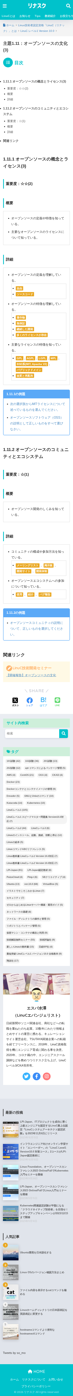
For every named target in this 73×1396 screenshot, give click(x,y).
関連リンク (11, 140)
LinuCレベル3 (40, 828)
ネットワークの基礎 (19, 911)
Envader (13, 796)
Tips (37, 15)
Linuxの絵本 (15, 842)
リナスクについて (33, 1379)
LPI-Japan (15, 870)
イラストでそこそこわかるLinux (25, 891)
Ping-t (32, 877)
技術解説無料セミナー (21, 939)
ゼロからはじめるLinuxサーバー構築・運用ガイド (35, 904)
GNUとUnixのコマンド (39, 796)
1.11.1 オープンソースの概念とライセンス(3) (34, 81)
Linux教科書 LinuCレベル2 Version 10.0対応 (32, 863)
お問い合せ (55, 1379)
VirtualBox (50, 884)
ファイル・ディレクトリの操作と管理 (28, 918)
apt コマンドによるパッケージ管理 (45, 768)
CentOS (27, 775)
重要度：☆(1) (16, 121)
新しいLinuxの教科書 (20, 946)
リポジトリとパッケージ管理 (23, 925)
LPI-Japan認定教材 (39, 870)
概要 (10, 93)
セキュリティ (15, 898)
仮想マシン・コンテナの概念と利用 (27, 932)
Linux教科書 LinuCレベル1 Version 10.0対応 (32, 856)
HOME (38, 1371)
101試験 (13, 761)
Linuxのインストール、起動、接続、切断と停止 (34, 835)
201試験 (50, 761)
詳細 (10, 99)
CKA (43, 775)
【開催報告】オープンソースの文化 (31, 675)
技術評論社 (47, 939)
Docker (13, 782)
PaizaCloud (15, 877)
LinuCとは (8, 15)
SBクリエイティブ (53, 877)
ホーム (14, 1379)
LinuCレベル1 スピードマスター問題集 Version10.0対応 (35, 819)
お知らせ (24, 15)
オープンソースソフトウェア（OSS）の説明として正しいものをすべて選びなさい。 (36, 423)
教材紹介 (50, 15)
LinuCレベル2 (16, 828)
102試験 (32, 761)
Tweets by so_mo (14, 1352)
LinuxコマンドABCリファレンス (26, 849)
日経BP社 (46, 946)
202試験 (13, 768)
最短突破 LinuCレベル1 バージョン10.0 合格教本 (34, 953)
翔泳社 (12, 960)
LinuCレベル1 (17, 810)
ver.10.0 (31, 884)
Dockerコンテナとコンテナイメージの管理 (31, 789)
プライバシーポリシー (36, 1386)
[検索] (63, 733)
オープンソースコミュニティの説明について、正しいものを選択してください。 (36, 628)
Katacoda (14, 803)
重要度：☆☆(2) (17, 88)
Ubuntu (13, 884)
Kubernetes (36, 803)
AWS (11, 775)
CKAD (57, 775)
